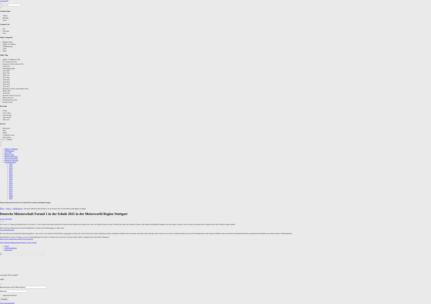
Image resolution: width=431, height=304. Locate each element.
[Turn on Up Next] (3, 221)
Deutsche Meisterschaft (12, 242)
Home (2, 209)
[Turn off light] (1, 221)
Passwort (3, 291)
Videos (8, 209)
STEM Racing (17, 209)
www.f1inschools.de (7, 230)
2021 (2, 242)
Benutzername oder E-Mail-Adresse (12, 287)
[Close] (1, 207)
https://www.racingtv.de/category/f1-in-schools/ (16, 239)
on (6, 219)
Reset (3, 139)
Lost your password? (7, 303)
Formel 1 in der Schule (29, 242)
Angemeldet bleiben (9, 295)
